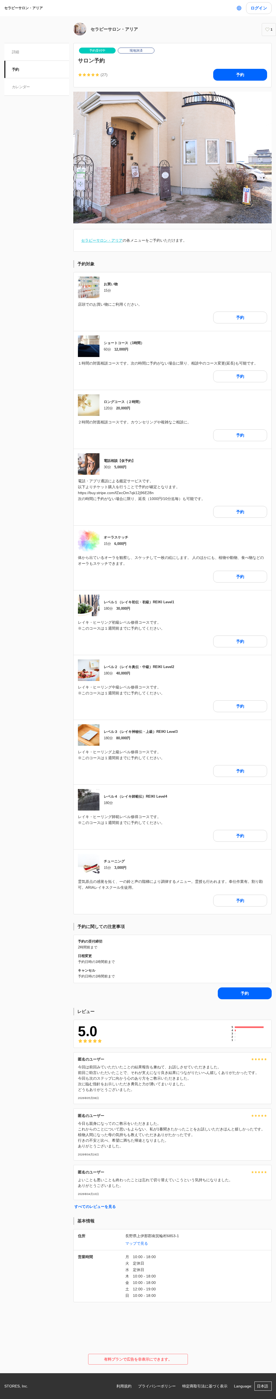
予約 (15, 69)
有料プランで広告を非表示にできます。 (138, 1359)
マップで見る (136, 1243)
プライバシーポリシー (157, 1386)
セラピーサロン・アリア (23, 8)
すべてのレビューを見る (95, 1206)
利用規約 (124, 1386)
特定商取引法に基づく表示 (204, 1386)
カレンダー (21, 87)
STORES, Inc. (16, 1386)
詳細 (15, 52)
